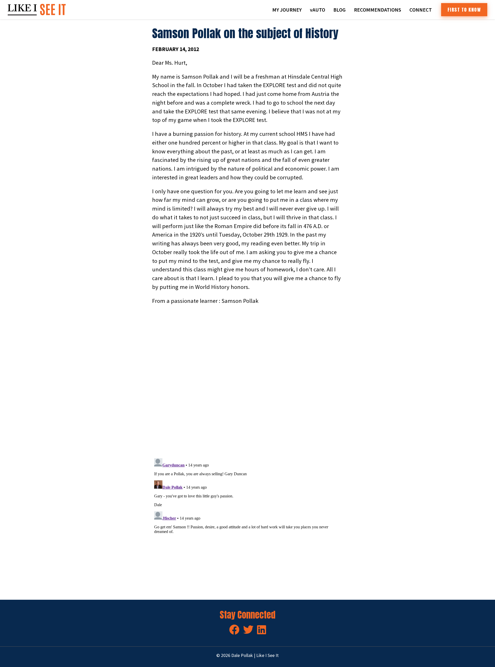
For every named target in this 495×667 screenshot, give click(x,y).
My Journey (287, 9)
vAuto (317, 9)
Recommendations (377, 9)
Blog (339, 9)
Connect (420, 9)
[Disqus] (247, 381)
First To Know (464, 9)
